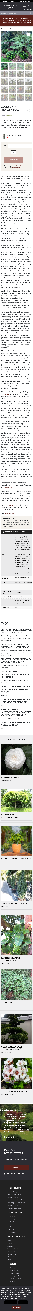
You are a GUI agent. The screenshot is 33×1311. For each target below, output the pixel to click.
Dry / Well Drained (23, 577)
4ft (28, 536)
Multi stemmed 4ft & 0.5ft (22, 563)
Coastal (17, 600)
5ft (30, 536)
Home (3, 29)
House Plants (13, 1230)
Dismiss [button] (16, 24)
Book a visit (8, 1)
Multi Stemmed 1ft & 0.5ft (21, 539)
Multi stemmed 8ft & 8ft (21, 574)
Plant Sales (11, 514)
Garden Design (13, 1192)
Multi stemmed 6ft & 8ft (21, 570)
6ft (16, 538)
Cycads (6, 394)
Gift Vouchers (11, 1257)
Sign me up (16, 1167)
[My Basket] (29, 5)
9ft (22, 538)
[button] (28, 34)
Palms (11, 1227)
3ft (25, 536)
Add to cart (13, 160)
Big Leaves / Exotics (20, 586)
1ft (21, 536)
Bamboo (11, 1222)
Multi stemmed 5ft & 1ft (21, 568)
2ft (23, 536)
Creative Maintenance (15, 1195)
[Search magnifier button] (30, 13)
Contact (18, 166)
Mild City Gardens (24, 600)
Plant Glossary (14, 1273)
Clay (16, 577)
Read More (22, 1298)
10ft (19, 536)
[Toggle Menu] (24, 6)
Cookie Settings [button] (11, 1302)
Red (16, 608)
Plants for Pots (19, 602)
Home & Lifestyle (12, 1249)
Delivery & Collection (16, 1276)
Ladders (9, 1243)
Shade (30, 583)
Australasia (18, 592)
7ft (18, 538)
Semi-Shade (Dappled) (21, 583)
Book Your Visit (14, 1270)
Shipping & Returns (16, 1279)
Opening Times (14, 1268)
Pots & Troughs (12, 1251)
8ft (20, 538)
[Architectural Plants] (9, 7)
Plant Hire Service (14, 1205)
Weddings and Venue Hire (16, 1203)
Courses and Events (14, 1208)
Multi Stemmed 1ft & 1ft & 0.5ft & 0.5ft (22, 545)
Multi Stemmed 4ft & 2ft (21, 564)
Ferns (28, 586)
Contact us (25, 1)
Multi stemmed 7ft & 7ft (21, 572)
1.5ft (16, 536)
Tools (9, 1241)
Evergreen (12, 1216)
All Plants (12, 1232)
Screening (12, 1219)
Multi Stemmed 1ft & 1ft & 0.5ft (22, 541)
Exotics (11, 1224)
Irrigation (10, 1246)
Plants (7, 29)
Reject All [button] (23, 1302)
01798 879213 (15, 168)
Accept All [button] (16, 1307)
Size (5, 145)
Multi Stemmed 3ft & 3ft (23, 561)
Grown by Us (18, 588)
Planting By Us (13, 1197)
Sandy (16, 579)
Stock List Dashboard (15, 1200)
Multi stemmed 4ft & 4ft (21, 566)
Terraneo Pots (11, 1254)
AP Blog (12, 1281)
